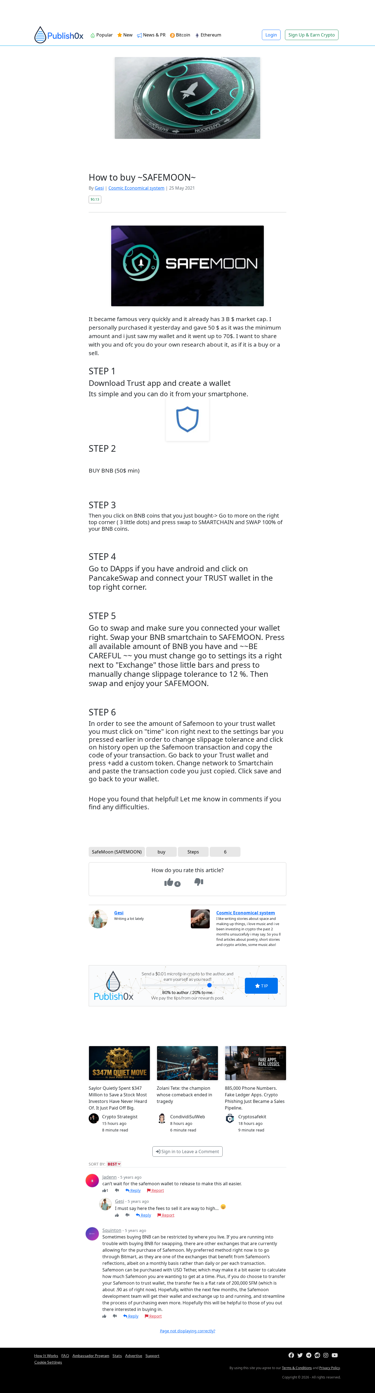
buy (161, 852)
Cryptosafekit (252, 1117)
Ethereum (210, 35)
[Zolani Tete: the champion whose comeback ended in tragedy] (187, 1063)
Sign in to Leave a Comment (189, 1151)
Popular (104, 35)
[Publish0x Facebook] (292, 1355)
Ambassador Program (90, 1355)
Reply (135, 1190)
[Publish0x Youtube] (336, 1355)
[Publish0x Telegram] (310, 1355)
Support (152, 1355)
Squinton (111, 1230)
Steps (193, 852)
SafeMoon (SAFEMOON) (117, 852)
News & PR (154, 35)
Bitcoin (182, 35)
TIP (264, 985)
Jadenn (109, 1177)
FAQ (65, 1355)
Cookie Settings (48, 1362)
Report (157, 1190)
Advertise (133, 1355)
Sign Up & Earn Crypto (312, 35)
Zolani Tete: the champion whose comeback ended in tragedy (184, 1094)
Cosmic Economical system (136, 188)
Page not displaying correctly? (187, 1330)
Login (271, 35)
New (127, 35)
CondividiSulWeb (187, 1117)
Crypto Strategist (120, 1117)
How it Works (46, 1355)
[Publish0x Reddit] (318, 1355)
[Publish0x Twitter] (301, 1355)
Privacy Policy (329, 1368)
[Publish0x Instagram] (327, 1355)
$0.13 (95, 199)
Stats (117, 1355)
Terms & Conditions (297, 1368)
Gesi (99, 188)
